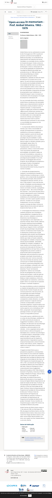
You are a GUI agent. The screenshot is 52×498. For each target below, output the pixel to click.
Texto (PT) (37, 12)
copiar (38, 17)
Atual (18, 12)
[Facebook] (15, 478)
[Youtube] (17, 478)
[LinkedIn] (14, 478)
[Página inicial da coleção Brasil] (7, 473)
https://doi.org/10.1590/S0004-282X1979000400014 (23, 17)
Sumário (10, 12)
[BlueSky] (11, 478)
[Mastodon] (12, 478)
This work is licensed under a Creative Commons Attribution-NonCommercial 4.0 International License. (34, 439)
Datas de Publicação (10, 37)
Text (9, 33)
